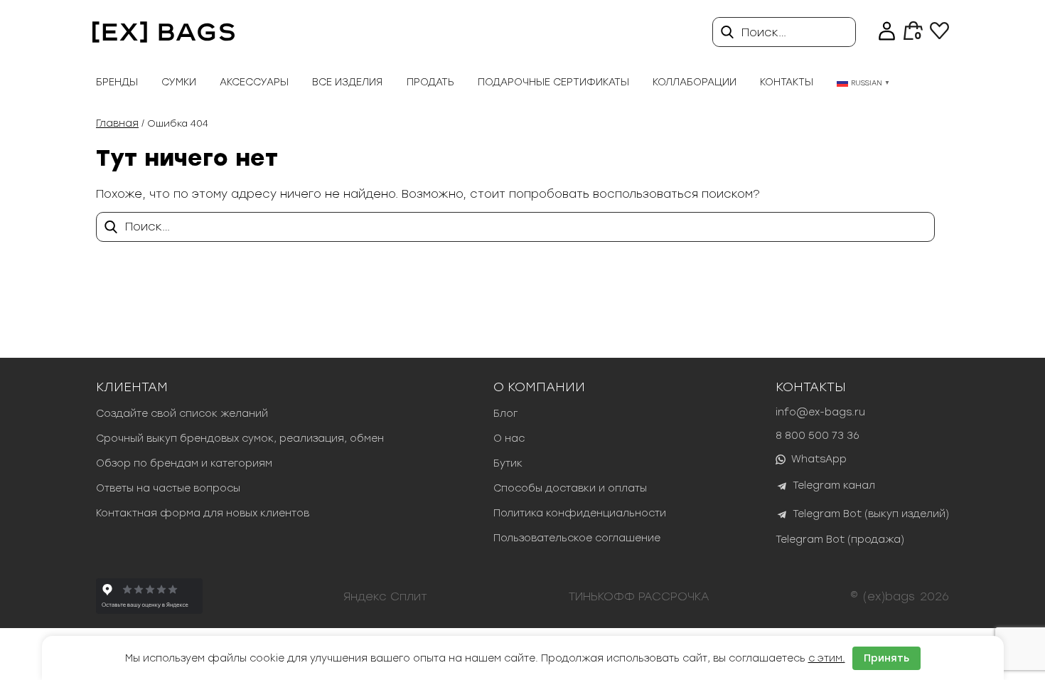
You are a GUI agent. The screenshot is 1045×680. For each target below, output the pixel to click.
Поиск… (763, 32)
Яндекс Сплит (385, 596)
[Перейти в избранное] (939, 35)
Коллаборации (694, 82)
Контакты (786, 82)
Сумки (178, 82)
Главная (117, 123)
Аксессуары (254, 82)
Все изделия (347, 82)
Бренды (117, 82)
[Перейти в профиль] (886, 32)
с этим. (826, 658)
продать (430, 82)
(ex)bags (889, 596)
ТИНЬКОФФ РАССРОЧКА (639, 596)
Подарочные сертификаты (553, 82)
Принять (886, 658)
